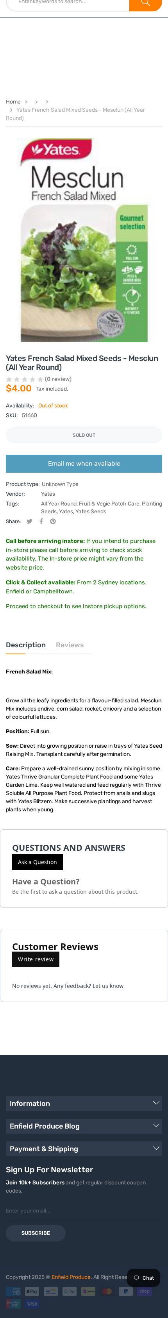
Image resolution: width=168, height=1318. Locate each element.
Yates (48, 494)
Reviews (70, 645)
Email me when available (84, 463)
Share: (13, 521)
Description (26, 645)
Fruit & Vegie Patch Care (109, 503)
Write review (36, 959)
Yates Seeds (90, 511)
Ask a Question (37, 862)
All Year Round (59, 503)
